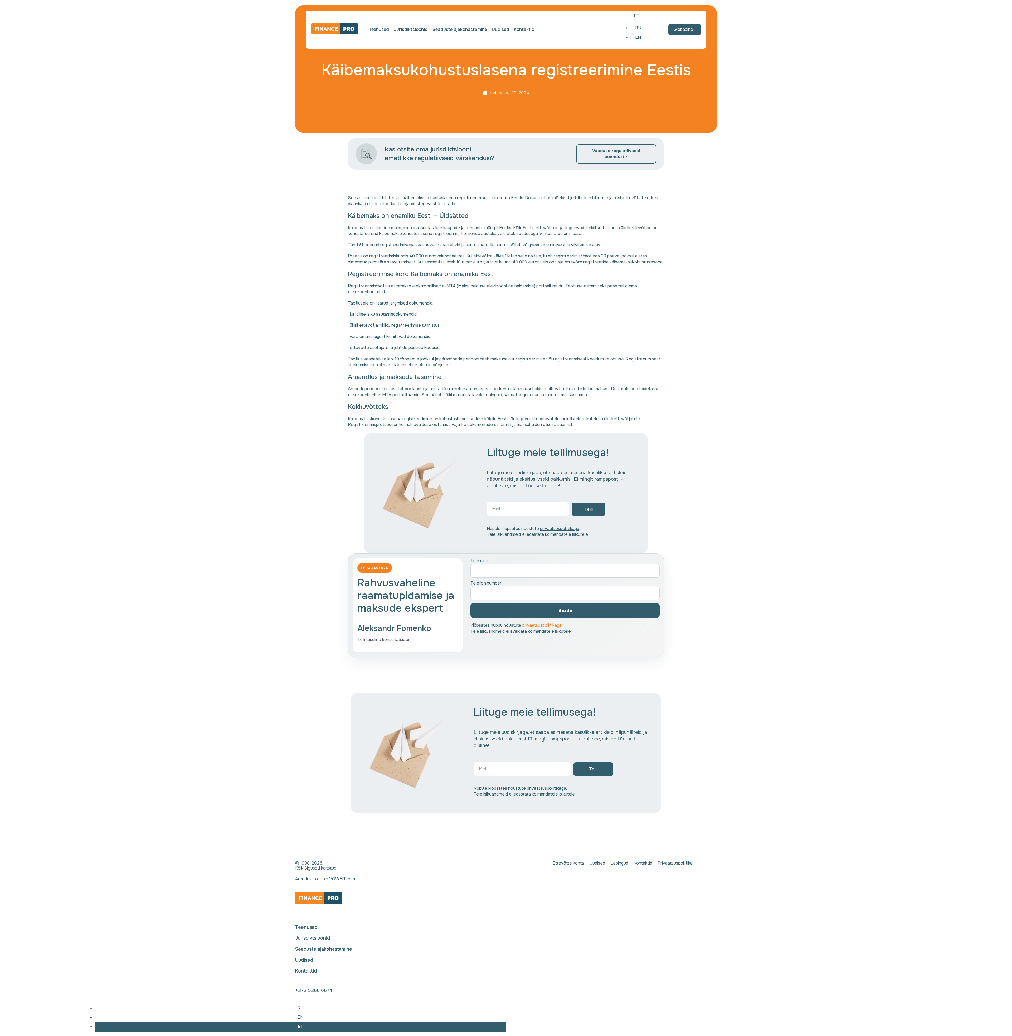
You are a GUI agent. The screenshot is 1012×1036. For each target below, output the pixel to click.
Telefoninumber (486, 583)
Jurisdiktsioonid (411, 29)
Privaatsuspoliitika (675, 863)
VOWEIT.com (342, 879)
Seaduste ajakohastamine (459, 29)
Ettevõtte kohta (568, 863)
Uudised (500, 29)
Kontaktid (524, 29)
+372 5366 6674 (313, 990)
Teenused (379, 29)
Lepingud (619, 863)
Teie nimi (479, 560)
